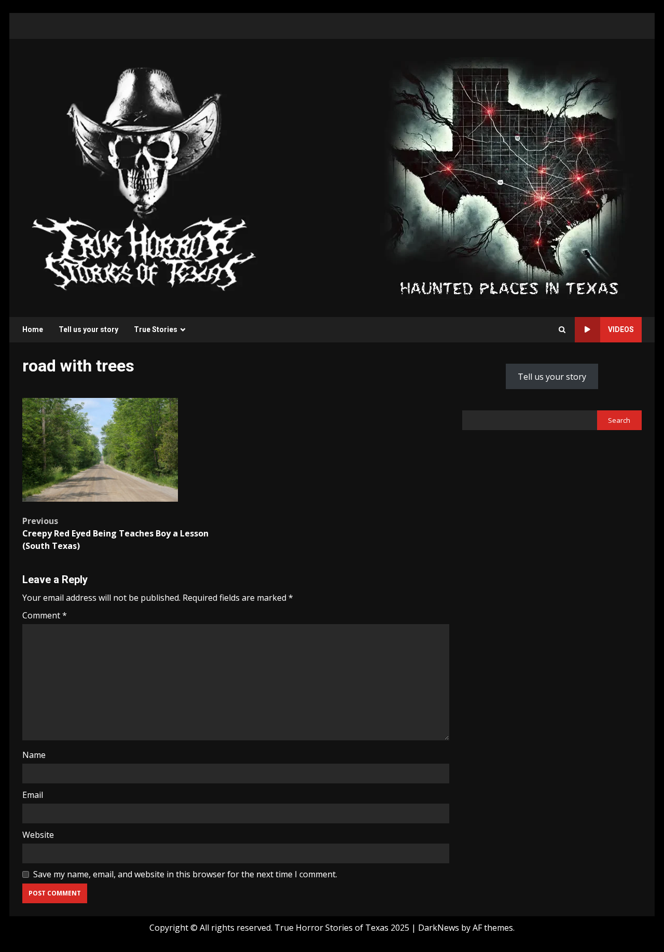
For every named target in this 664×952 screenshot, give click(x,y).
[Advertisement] (509, 177)
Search (619, 420)
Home (32, 329)
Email (32, 795)
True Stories (155, 329)
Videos (621, 329)
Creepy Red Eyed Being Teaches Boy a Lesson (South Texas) (115, 533)
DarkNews (438, 927)
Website (38, 834)
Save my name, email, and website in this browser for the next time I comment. (185, 874)
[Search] (562, 330)
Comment (44, 615)
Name (34, 755)
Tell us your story (88, 329)
